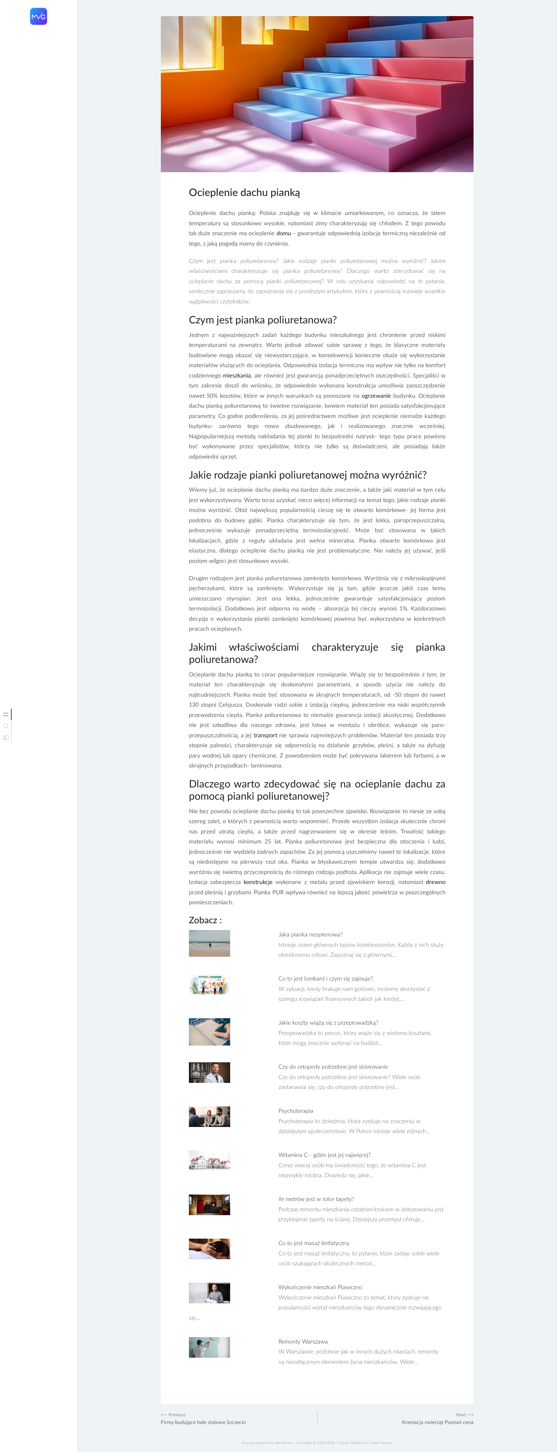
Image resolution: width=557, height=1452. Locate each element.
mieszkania (237, 376)
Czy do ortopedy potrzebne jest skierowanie (333, 1067)
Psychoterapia (295, 1111)
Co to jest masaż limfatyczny (313, 1243)
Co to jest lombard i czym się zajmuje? (325, 979)
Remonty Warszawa (303, 1342)
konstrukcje (258, 882)
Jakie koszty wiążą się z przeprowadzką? (328, 1023)
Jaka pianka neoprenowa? (310, 935)
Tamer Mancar (381, 1443)
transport (265, 736)
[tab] (6, 714)
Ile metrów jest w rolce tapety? (316, 1199)
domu (284, 234)
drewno (435, 882)
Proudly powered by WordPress (267, 1443)
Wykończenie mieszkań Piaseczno (320, 1287)
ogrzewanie (376, 396)
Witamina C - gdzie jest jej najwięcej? (324, 1155)
